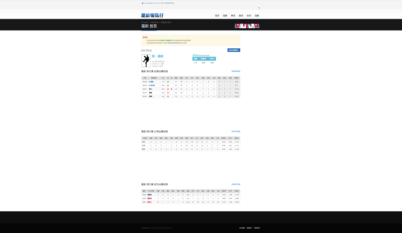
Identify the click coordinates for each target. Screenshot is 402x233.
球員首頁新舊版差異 (174, 43)
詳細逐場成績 (235, 71)
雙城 (150, 93)
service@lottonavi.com (151, 3)
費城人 (150, 202)
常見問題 (242, 228)
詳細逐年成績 (235, 184)
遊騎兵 (150, 195)
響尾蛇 (150, 198)
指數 (257, 15)
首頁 (217, 15)
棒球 (233, 15)
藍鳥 (152, 82)
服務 (225, 15)
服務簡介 (249, 228)
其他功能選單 (233, 50)
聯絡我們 (257, 228)
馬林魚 (153, 85)
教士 (150, 89)
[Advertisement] (190, 115)
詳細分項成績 (235, 131)
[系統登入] (259, 7)
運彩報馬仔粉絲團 (169, 3)
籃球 (241, 15)
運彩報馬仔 (145, 22)
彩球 (249, 15)
